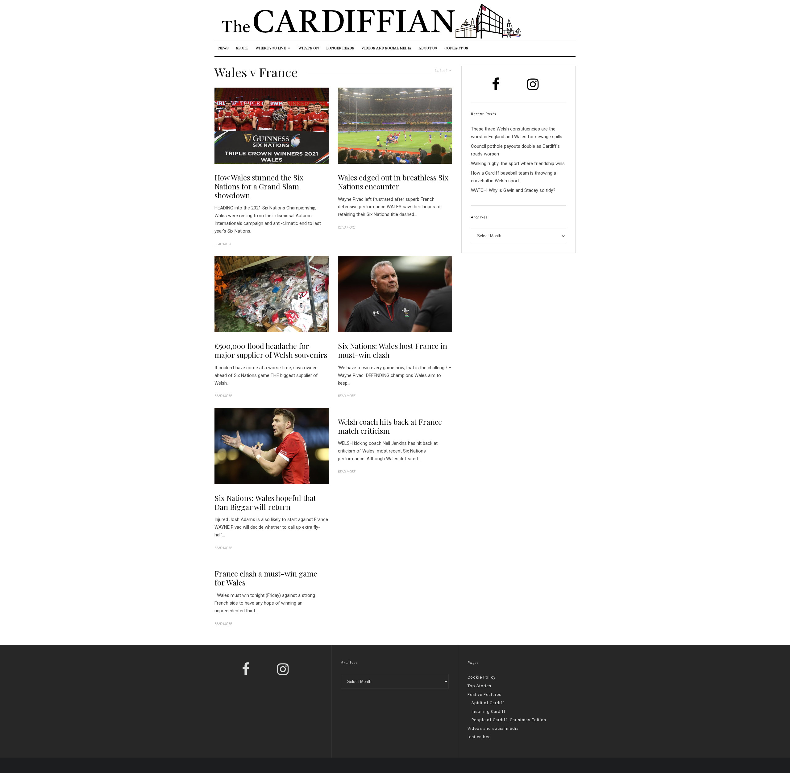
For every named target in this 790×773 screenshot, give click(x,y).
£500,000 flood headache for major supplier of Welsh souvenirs (270, 350)
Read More (223, 244)
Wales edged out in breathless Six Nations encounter (393, 182)
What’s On (308, 47)
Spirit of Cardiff (488, 703)
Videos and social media (386, 47)
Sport (242, 47)
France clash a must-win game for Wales (265, 578)
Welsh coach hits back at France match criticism (390, 426)
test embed (479, 736)
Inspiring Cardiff (488, 711)
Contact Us (456, 47)
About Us (428, 47)
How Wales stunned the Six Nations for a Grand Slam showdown (258, 186)
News (223, 47)
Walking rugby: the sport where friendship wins (518, 163)
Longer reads (340, 47)
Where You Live (271, 47)
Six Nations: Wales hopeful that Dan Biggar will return (265, 502)
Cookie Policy (482, 677)
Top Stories (479, 686)
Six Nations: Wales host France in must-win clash (392, 350)
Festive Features (484, 694)
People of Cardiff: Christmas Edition (509, 719)
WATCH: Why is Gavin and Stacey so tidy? (513, 190)
